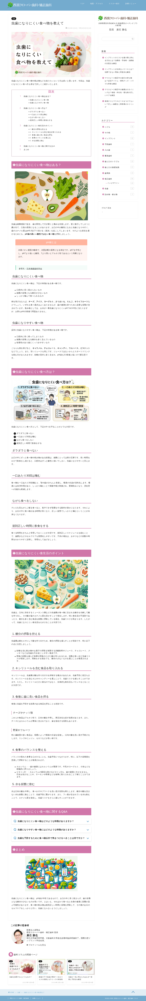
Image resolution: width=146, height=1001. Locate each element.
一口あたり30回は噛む (38, 114)
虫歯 (14, 18)
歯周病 (119, 173)
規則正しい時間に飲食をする (41, 120)
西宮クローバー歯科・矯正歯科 (19, 998)
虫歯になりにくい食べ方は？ (35, 108)
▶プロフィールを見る (36, 945)
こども (119, 127)
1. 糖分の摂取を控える (38, 129)
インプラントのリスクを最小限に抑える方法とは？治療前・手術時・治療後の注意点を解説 (119, 60)
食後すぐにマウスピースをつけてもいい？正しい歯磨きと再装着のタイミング (119, 104)
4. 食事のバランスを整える (40, 138)
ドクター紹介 (114, 4)
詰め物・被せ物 (119, 194)
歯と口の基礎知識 (119, 167)
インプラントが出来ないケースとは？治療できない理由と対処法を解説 (119, 70)
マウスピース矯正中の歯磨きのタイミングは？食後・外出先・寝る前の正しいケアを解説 (119, 92)
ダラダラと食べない (37, 112)
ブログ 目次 (106, 208)
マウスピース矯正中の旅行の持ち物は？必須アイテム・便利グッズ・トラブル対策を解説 (119, 81)
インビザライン (120, 183)
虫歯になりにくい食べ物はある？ (37, 96)
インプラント (119, 138)
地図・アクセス (96, 4)
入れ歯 (119, 150)
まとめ (26, 149)
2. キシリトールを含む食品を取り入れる (45, 132)
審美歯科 (119, 156)
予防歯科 (119, 144)
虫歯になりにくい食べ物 (39, 100)
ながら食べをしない (37, 117)
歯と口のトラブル (119, 161)
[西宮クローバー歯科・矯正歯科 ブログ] (29, 7)
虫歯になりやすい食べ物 (39, 103)
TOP (82, 4)
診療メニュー (130, 4)
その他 (119, 133)
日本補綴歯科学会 (34, 269)
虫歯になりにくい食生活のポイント (38, 126)
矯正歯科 (119, 179)
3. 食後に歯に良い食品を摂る (41, 135)
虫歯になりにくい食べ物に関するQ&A (39, 146)
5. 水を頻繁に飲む (37, 141)
